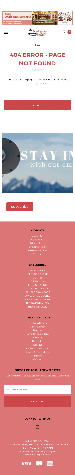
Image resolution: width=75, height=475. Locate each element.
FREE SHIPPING (37, 284)
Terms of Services (37, 250)
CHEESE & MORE (37, 273)
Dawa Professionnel (37, 348)
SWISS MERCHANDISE (37, 299)
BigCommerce (43, 454)
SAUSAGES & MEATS (37, 292)
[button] (37, 18)
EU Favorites (37, 281)
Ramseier (37, 341)
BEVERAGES (37, 270)
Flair (55, 451)
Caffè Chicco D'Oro (37, 333)
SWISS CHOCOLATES (37, 295)
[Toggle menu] (5, 32)
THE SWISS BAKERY (37, 303)
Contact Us (37, 239)
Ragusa (37, 330)
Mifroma (38, 355)
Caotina (37, 344)
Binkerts (37, 337)
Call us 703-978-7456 (36, 440)
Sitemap (37, 254)
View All (37, 359)
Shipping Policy (37, 246)
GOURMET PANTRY (37, 288)
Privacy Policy (37, 243)
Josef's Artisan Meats (37, 351)
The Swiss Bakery (37, 322)
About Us (37, 235)
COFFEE (38, 277)
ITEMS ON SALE (37, 306)
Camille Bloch (38, 326)
